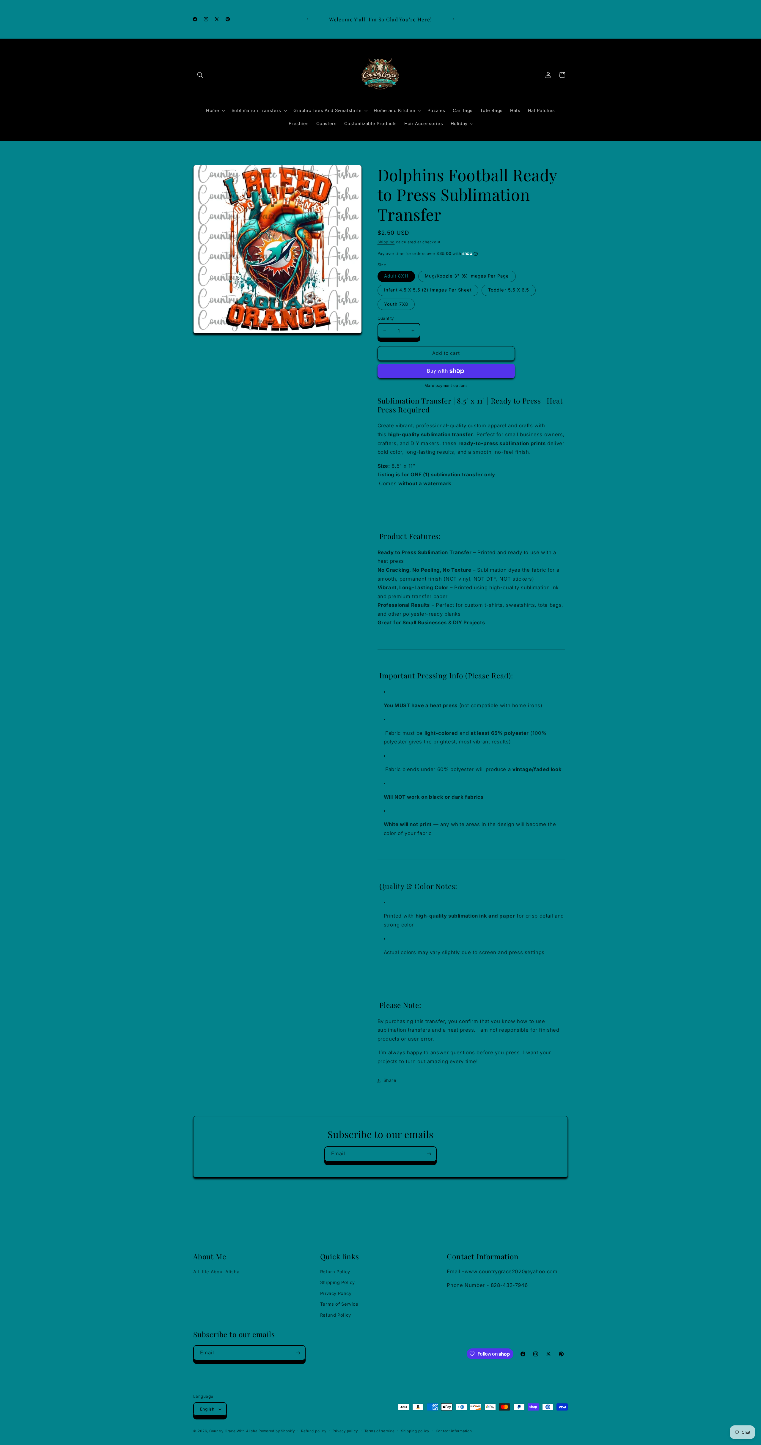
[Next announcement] (453, 19)
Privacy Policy (336, 1293)
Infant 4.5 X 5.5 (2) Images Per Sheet (428, 290)
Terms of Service (339, 1304)
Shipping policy (415, 1431)
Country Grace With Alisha (233, 1431)
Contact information (454, 1431)
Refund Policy (335, 1315)
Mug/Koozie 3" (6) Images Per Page (467, 276)
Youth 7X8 (396, 304)
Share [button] (390, 1080)
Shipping (386, 242)
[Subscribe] (429, 1154)
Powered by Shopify (277, 1431)
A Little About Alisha (216, 1271)
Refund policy (313, 1431)
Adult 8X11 (396, 276)
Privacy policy (345, 1431)
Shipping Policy (337, 1282)
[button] (200, 75)
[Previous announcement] (307, 19)
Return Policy (335, 1271)
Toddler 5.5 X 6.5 (508, 290)
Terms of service (379, 1431)
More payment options (446, 386)
